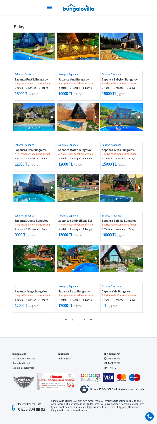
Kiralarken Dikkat (21, 363)
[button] (52, 46)
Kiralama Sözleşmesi (23, 367)
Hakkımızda (64, 358)
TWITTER (113, 367)
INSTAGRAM (113, 358)
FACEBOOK (114, 363)
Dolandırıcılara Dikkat (23, 358)
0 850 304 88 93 (31, 409)
